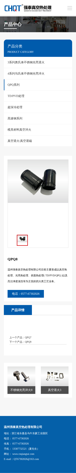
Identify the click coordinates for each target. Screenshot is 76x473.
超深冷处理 (15, 107)
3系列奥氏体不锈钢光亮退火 (26, 62)
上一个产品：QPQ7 (20, 337)
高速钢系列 (15, 118)
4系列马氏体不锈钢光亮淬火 (26, 73)
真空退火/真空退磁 (20, 140)
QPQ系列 (14, 84)
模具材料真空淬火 (19, 129)
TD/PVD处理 (16, 96)
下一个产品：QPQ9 (20, 342)
